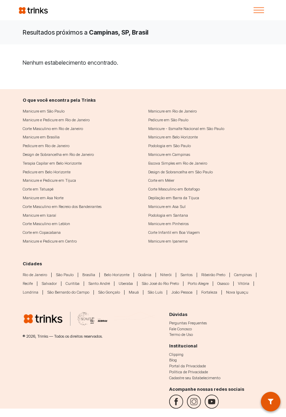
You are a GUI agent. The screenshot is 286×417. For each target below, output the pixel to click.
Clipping (176, 354)
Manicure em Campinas (169, 154)
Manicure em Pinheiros (168, 223)
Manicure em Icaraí (39, 215)
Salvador (49, 283)
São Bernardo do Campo (68, 292)
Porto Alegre (198, 283)
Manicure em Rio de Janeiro (172, 111)
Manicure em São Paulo (44, 111)
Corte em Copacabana (42, 232)
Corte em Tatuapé (38, 189)
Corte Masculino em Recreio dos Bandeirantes (62, 206)
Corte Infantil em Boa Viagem (174, 232)
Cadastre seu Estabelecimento (194, 377)
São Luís (155, 292)
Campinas (243, 274)
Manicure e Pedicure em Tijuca (49, 180)
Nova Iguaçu (237, 292)
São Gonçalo (109, 292)
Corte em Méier (161, 180)
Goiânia (144, 274)
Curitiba (73, 283)
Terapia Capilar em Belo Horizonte (52, 163)
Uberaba (126, 283)
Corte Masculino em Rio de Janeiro (53, 128)
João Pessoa (182, 292)
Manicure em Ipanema (168, 241)
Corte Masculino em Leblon (46, 223)
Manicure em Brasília (41, 137)
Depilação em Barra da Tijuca (173, 197)
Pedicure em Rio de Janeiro (46, 145)
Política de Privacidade (188, 371)
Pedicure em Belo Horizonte (46, 172)
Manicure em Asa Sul (167, 206)
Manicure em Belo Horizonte (173, 137)
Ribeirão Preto (213, 274)
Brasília (88, 274)
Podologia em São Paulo (169, 145)
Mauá (134, 292)
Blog (173, 360)
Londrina (30, 292)
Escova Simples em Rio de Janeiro (177, 163)
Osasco (223, 283)
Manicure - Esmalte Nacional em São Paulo (186, 128)
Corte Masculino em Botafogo (174, 189)
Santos (186, 274)
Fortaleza (209, 292)
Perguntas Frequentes (188, 323)
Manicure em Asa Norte (43, 197)
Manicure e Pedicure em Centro (50, 241)
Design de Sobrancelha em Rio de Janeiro (58, 154)
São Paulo (65, 274)
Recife (28, 283)
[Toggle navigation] (259, 10)
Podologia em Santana (168, 215)
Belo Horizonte (116, 274)
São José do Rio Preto (160, 283)
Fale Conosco (180, 328)
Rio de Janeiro (35, 274)
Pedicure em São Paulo (168, 119)
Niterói (166, 274)
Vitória (243, 283)
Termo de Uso (181, 334)
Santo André (99, 283)
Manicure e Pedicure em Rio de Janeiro (56, 119)
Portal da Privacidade (187, 366)
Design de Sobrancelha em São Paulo (180, 172)
